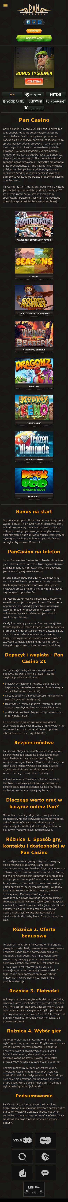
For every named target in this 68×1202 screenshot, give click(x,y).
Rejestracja (34, 38)
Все (12, 94)
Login (34, 30)
